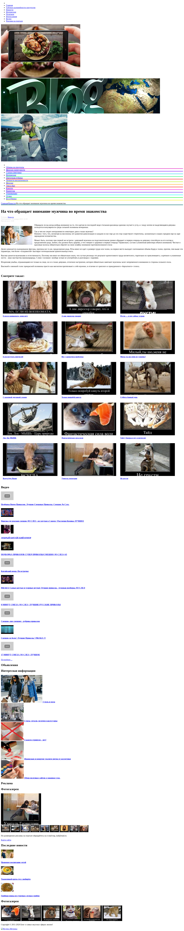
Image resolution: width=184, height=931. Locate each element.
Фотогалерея (11, 17)
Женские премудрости (15, 170)
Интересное (11, 12)
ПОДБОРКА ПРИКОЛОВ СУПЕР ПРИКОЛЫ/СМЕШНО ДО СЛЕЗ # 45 (34, 554)
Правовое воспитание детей (13, 862)
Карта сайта (6, 840)
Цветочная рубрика (14, 178)
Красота (9, 188)
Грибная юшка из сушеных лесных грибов (20, 896)
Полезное (10, 14)
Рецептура (10, 191)
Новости (9, 10)
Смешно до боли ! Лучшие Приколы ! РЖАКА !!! (23, 638)
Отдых (9, 196)
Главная (9, 5)
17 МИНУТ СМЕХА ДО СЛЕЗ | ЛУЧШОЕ (20, 655)
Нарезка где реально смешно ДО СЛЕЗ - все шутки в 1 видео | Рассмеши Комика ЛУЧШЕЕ (42, 521)
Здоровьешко (11, 193)
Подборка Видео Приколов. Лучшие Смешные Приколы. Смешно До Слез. (35, 504)
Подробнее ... (6, 660)
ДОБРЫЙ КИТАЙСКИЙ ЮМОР (16, 538)
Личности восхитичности (17, 180)
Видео (8, 19)
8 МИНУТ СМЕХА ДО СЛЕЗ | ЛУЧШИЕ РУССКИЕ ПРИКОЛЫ (31, 605)
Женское (9, 183)
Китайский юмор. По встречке (15, 571)
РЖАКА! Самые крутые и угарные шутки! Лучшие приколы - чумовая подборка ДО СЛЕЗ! (43, 588)
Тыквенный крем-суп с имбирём (16, 879)
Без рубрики (11, 199)
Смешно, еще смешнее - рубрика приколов (20, 621)
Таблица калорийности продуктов (20, 8)
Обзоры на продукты (15, 167)
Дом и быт (10, 186)
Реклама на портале (14, 21)
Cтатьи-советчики (14, 172)
